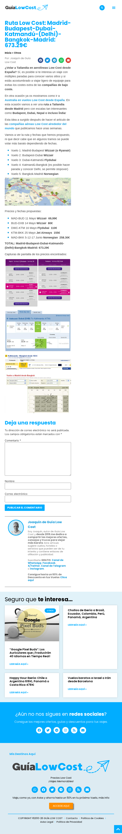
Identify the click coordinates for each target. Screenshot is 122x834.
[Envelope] (83, 730)
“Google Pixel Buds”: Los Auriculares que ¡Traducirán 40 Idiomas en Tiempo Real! (30, 652)
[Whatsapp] (35, 789)
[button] (102, 7)
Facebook (49, 563)
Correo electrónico (16, 494)
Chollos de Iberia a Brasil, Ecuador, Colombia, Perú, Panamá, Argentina (86, 613)
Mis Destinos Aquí (23, 754)
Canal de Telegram (53, 565)
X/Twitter (34, 565)
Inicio (8, 53)
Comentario (13, 440)
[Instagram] (65, 730)
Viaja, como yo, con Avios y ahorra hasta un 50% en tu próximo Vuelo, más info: (61, 798)
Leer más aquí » (19, 664)
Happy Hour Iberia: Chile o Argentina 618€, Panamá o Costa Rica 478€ (29, 681)
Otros (17, 53)
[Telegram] (57, 730)
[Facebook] (39, 730)
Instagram (37, 568)
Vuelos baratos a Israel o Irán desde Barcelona (89, 679)
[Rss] (74, 730)
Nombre (9, 481)
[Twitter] (48, 730)
